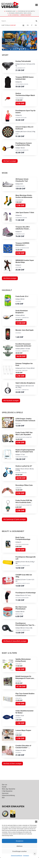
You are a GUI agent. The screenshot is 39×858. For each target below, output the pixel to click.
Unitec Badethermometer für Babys (25, 712)
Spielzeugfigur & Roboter (24, 437)
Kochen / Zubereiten (22, 317)
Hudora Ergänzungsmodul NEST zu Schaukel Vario (25, 451)
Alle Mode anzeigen (9, 278)
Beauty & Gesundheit (13, 531)
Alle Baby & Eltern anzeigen (12, 763)
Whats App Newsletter (8, 789)
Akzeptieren (19, 841)
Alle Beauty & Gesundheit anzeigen (15, 641)
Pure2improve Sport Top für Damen (25, 111)
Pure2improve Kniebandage (26, 592)
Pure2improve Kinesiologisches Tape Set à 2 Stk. (25, 624)
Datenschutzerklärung (16, 855)
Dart (17, 134)
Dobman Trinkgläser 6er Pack (24, 364)
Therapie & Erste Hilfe (23, 565)
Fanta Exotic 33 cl (22, 296)
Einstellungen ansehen (19, 851)
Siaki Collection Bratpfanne (25, 383)
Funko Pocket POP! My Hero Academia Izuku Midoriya (24, 502)
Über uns (4, 785)
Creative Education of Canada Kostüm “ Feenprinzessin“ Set (23, 747)
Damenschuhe (20, 186)
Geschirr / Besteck (22, 370)
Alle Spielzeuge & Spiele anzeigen (14, 519)
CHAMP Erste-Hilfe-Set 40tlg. (24, 576)
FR (27, 25)
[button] (36, 822)
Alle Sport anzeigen (9, 161)
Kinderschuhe (20, 234)
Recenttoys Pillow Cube (24, 485)
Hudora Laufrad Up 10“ (24, 466)
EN (36, 25)
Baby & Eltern (9, 653)
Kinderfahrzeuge (21, 472)
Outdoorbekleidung (22, 84)
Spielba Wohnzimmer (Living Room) (23, 660)
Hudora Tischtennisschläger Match (25, 94)
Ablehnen (19, 846)
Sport (5, 55)
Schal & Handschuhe (22, 248)
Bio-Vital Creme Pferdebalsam (21, 608)
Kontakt (4, 787)
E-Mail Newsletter (7, 791)
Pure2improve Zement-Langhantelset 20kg (24, 144)
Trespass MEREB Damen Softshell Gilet (25, 78)
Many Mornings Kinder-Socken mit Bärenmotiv (24, 196)
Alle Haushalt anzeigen (11, 400)
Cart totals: (8, 25)
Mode (5, 173)
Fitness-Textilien (21, 117)
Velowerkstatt (20, 68)
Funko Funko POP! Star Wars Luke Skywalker (24, 433)
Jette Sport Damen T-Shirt (25, 212)
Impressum (26, 855)
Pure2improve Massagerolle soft (26, 558)
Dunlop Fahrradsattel (23, 61)
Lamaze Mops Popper (23, 730)
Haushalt (7, 290)
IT (31, 25)
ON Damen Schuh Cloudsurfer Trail (22, 180)
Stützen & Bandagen (22, 544)
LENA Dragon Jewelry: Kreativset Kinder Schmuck (25, 419)
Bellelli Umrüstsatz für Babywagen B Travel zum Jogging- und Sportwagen (25, 677)
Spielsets (18, 664)
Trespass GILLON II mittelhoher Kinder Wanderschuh (22, 228)
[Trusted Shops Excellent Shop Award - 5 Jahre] (12, 813)
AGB (3, 798)
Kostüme (18, 267)
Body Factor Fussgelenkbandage (23, 538)
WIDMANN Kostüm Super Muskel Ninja (25, 261)
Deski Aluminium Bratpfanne (22, 311)
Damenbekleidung (21, 217)
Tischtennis (19, 98)
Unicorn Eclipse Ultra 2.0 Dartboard (24, 128)
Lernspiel (19, 488)
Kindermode (19, 200)
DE (23, 25)
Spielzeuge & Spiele (12, 412)
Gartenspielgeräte (22, 456)
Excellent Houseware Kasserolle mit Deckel (23, 345)
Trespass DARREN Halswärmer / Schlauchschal (22, 244)
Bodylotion (19, 614)
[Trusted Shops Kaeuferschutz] (5, 813)
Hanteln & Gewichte (22, 150)
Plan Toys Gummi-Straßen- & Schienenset (25, 694)
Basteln (18, 423)
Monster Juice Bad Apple (25, 330)
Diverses (18, 301)
